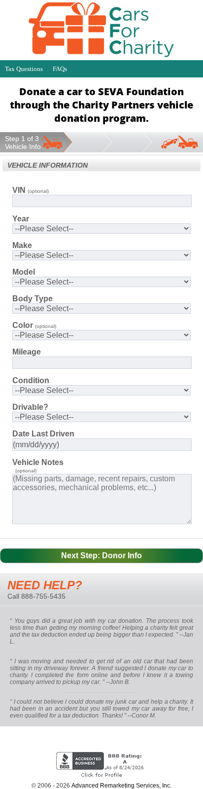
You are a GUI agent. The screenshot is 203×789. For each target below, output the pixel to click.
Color (34, 325)
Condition (30, 380)
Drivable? (30, 407)
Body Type (32, 298)
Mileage (26, 352)
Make (22, 245)
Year (20, 219)
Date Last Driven (43, 434)
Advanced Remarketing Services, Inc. (121, 785)
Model (23, 272)
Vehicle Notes (38, 462)
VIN (30, 190)
